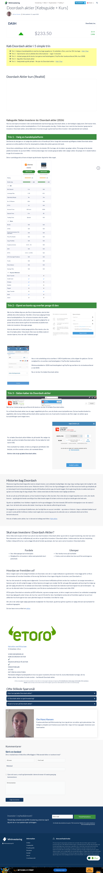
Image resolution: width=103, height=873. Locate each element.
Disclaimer (29, 850)
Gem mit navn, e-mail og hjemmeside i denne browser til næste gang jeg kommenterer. (31, 776)
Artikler (28, 842)
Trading (60, 2)
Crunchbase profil (30, 858)
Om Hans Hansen (45, 719)
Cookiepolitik (29, 845)
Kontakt (28, 853)
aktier (28, 608)
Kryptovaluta (52, 2)
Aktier (45, 2)
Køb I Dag (85, 51)
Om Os (28, 855)
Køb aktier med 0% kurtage (17, 646)
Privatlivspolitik (30, 848)
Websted (9, 766)
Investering (38, 2)
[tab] (51, 693)
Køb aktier (29, 171)
